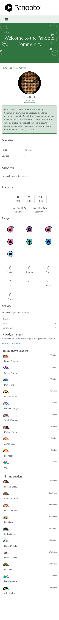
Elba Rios (8, 569)
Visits (29, 201)
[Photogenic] (48, 241)
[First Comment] (10, 254)
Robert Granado (11, 361)
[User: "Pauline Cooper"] (10, 576)
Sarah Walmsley (11, 420)
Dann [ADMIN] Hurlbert (11, 558)
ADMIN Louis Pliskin (11, 444)
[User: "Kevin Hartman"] (10, 505)
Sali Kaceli (8, 456)
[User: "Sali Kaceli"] (8, 450)
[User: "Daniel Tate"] (8, 379)
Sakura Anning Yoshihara (11, 373)
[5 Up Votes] (29, 241)
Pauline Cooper (11, 581)
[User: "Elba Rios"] (7, 564)
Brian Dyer (8, 522)
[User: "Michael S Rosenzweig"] (10, 391)
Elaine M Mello (10, 546)
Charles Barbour (11, 498)
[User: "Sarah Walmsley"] (10, 415)
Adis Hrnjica (9, 593)
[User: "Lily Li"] (6, 462)
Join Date (19, 212)
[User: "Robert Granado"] (10, 356)
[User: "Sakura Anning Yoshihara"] (10, 367)
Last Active (40, 212)
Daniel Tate (9, 385)
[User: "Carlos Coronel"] (10, 528)
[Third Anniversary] (10, 229)
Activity (6, 319)
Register (16, 343)
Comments (29, 328)
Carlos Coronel (10, 534)
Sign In (5, 343)
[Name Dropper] (29, 229)
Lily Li (6, 467)
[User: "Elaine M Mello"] (10, 540)
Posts (18, 201)
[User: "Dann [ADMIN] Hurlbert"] (10, 552)
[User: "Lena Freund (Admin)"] (10, 403)
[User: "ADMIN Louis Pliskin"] (10, 438)
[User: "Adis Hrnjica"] (9, 588)
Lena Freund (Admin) (11, 408)
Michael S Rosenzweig (11, 396)
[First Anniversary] (10, 241)
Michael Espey (10, 432)
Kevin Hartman (11, 510)
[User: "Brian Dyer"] (8, 517)
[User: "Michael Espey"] (10, 427)
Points (40, 201)
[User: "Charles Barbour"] (10, 493)
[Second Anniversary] (48, 229)
